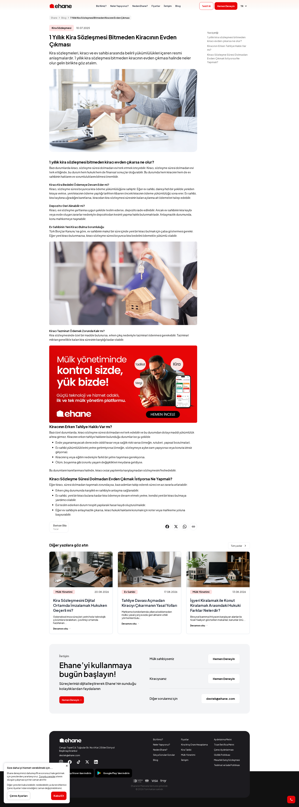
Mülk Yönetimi (188, 754)
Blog (155, 760)
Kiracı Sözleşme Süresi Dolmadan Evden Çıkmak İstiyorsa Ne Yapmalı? (227, 58)
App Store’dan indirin (79, 773)
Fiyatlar (185, 739)
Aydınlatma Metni (223, 739)
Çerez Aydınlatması (224, 749)
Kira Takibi (186, 749)
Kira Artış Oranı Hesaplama (194, 744)
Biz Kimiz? (158, 739)
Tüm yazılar (236, 545)
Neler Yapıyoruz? (161, 744)
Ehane (54, 17)
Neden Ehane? (160, 749)
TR (241, 6)
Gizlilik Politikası (222, 754)
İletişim (184, 760)
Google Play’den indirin (116, 773)
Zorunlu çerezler (47, 776)
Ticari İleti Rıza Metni (224, 744)
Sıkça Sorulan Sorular (164, 754)
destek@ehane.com (69, 755)
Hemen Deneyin (70, 700)
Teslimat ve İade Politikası (227, 765)
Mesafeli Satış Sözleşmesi (227, 760)
